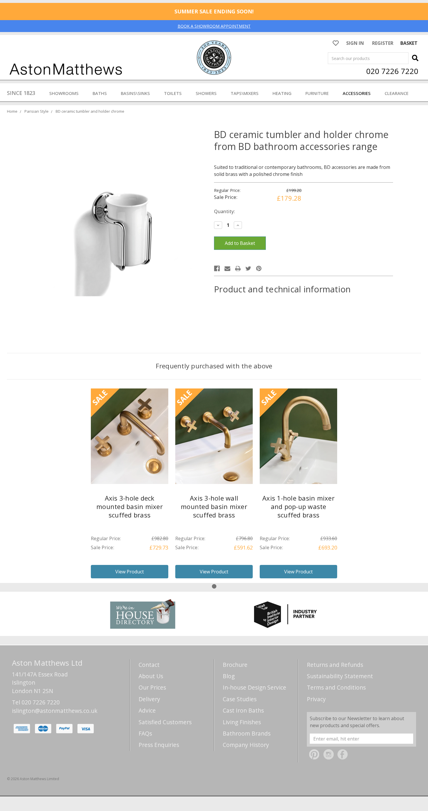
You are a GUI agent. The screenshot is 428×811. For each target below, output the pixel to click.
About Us (151, 676)
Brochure (235, 665)
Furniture (317, 93)
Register (382, 43)
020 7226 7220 (392, 71)
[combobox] (368, 58)
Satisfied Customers (165, 722)
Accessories (357, 93)
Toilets (173, 93)
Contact (149, 665)
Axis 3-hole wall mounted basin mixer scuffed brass (214, 506)
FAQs (145, 733)
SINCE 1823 (21, 92)
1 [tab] (214, 586)
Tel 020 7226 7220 (36, 702)
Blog (229, 676)
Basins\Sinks (135, 93)
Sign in (355, 43)
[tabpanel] (129, 485)
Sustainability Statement (340, 676)
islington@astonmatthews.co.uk (55, 711)
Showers (206, 93)
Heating (282, 93)
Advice (147, 710)
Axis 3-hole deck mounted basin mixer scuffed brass (129, 506)
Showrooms (64, 93)
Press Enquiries (159, 745)
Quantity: (224, 211)
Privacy (316, 699)
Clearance (396, 93)
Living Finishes (242, 722)
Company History (246, 745)
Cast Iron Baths (243, 710)
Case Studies (240, 699)
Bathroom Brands (246, 733)
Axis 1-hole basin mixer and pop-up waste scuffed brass (298, 506)
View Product (129, 571)
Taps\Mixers (245, 93)
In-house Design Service (254, 687)
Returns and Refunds (335, 665)
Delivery (149, 699)
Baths (100, 93)
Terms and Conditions (336, 687)
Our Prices (152, 687)
